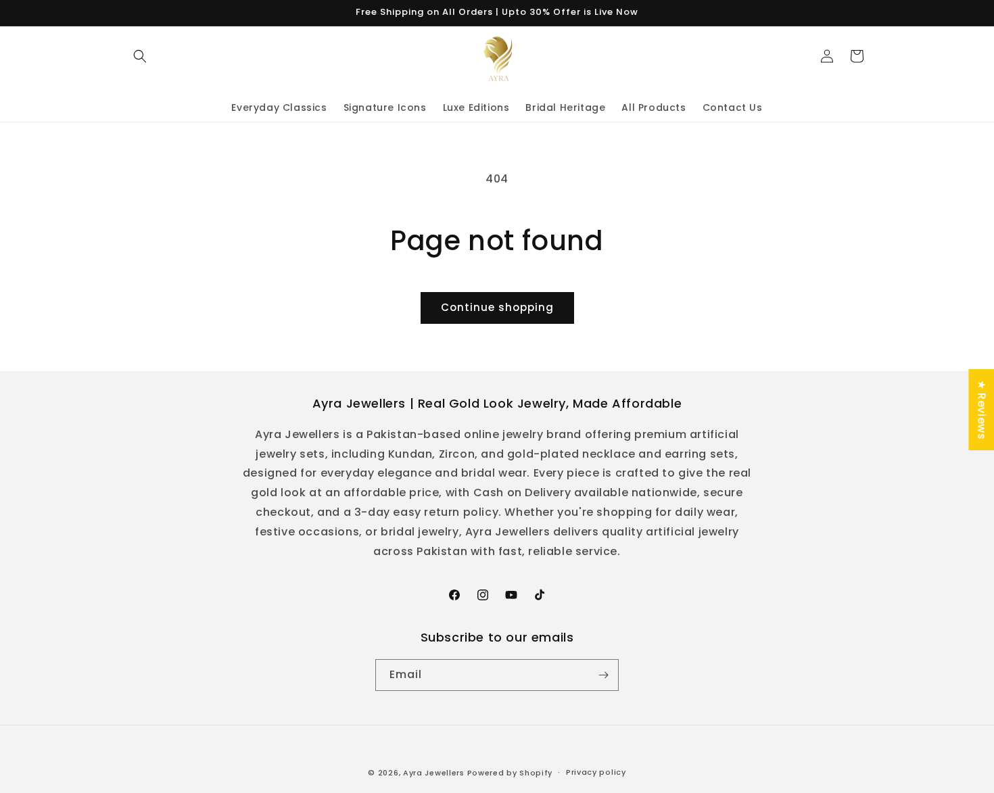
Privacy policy (596, 772)
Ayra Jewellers (434, 772)
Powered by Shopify (510, 772)
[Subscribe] (603, 675)
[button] (140, 56)
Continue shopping (497, 307)
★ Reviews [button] (981, 409)
